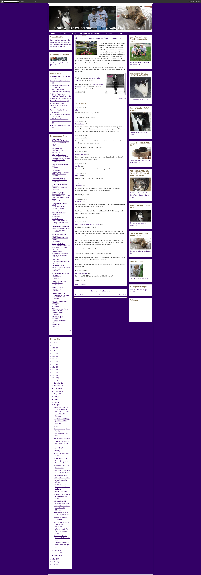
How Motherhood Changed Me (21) (60, 98)
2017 (54, 364)
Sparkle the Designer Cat (60, 164)
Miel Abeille (78, 201)
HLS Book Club (56, 214)
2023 (54, 348)
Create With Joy (57, 219)
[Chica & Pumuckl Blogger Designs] (140, 292)
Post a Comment (80, 284)
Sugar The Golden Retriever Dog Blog (58, 193)
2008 (54, 564)
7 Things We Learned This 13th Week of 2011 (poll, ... (62, 545)
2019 (54, 359)
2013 (54, 375)
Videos (120, 33)
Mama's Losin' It (57, 287)
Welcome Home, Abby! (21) (58, 103)
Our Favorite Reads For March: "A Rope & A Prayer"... (61, 531)
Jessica (77, 166)
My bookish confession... (59, 320)
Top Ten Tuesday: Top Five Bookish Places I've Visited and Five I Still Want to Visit (61, 158)
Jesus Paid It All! (59, 448)
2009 (54, 562)
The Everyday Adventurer (60, 226)
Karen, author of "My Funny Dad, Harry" (87, 224)
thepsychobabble (80, 154)
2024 (54, 345)
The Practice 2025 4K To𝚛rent (60, 261)
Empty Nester (79, 124)
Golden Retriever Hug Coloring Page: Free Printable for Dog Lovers (61, 197)
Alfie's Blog (56, 259)
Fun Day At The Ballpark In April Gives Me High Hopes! (62, 496)
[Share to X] (80, 92)
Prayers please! (56, 277)
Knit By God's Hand (58, 244)
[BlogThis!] (78, 92)
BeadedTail (56, 324)
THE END (55, 304)
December (57, 383)
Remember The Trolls (60, 491)
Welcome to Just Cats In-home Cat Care (60, 309)
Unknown (78, 175)
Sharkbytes (78, 185)
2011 (54, 380)
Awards (73, 33)
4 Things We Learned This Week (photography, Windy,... (62, 480)
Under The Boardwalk (59, 281)
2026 (54, 342)
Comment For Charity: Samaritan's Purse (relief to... (62, 538)
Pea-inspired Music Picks (59, 180)
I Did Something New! (60, 475)
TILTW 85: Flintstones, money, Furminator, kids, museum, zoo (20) (60, 121)
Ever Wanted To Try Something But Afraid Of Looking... (62, 487)
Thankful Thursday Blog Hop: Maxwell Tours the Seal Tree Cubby (60, 142)
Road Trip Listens (57, 283)
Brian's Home (56, 139)
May (55, 402)
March (56, 550)
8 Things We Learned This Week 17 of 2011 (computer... (62, 414)
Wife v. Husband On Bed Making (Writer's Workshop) (61, 524)
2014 (54, 372)
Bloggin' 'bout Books (59, 155)
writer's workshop (121, 100)
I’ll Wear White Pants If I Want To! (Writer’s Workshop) (98, 38)
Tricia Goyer (56, 170)
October (56, 388)
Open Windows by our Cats (62, 438)
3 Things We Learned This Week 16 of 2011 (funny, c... (62, 443)
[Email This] (76, 92)
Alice (76, 110)
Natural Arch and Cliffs (58, 150)
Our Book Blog (108, 33)
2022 (54, 350)
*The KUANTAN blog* (59, 213)
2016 (54, 367)
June (55, 399)
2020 (54, 356)
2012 (54, 378)
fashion (115, 100)
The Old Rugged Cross (60, 458)
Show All (69, 330)
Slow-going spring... (58, 312)
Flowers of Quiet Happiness (57, 317)
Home (53, 33)
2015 (54, 370)
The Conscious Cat (58, 293)
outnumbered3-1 (57, 252)
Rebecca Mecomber (81, 273)
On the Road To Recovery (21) (59, 101)
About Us (63, 33)
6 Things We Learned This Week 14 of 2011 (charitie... (62, 508)
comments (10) (122, 98)
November (57, 386)
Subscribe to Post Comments (100, 291)
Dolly (53, 166)
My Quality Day (57, 148)
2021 (54, 353)
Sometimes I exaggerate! (59, 187)
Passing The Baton (57, 289)
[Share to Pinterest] (84, 92)
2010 (54, 559)
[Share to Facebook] (82, 92)
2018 (54, 361)
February (57, 553)
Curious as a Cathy (58, 178)
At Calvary (57, 451)
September (57, 391)
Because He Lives (59, 423)
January (56, 555)
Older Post (122, 295)
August (56, 394)
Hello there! (55, 326)
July (55, 396)
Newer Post (79, 295)
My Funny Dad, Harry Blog (89, 33)
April (55, 405)
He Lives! (56, 426)
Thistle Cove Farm (58, 265)
